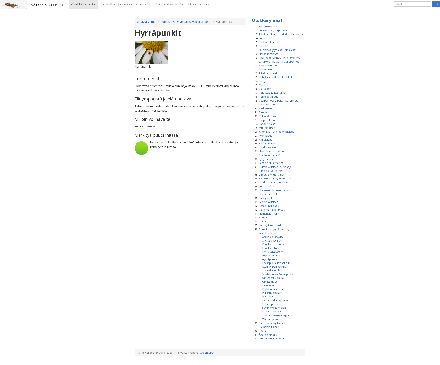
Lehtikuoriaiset (268, 202)
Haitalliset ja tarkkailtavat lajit (125, 4)
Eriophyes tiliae (270, 248)
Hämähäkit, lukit (269, 213)
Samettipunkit (270, 304)
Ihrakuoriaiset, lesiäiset (273, 182)
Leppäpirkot (266, 186)
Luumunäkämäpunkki (274, 266)
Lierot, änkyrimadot (271, 225)
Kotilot (263, 217)
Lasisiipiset (266, 69)
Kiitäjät (263, 81)
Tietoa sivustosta (169, 4)
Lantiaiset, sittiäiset (271, 163)
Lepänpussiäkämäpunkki (276, 263)
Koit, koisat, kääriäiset (272, 92)
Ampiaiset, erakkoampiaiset (276, 131)
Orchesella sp (270, 281)
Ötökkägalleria (83, 4)
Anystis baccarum (272, 240)
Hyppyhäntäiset (271, 255)
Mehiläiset (265, 135)
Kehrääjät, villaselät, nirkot (275, 77)
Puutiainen (268, 296)
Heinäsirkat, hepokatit (273, 30)
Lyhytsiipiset (267, 159)
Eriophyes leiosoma (273, 244)
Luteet (263, 38)
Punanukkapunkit (272, 292)
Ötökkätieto (47, 4)
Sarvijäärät (265, 198)
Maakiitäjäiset (267, 147)
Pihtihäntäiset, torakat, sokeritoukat (281, 34)
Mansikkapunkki (271, 270)
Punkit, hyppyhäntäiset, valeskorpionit (186, 22)
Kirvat (262, 46)
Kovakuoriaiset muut (272, 209)
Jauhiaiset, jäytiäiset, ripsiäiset (277, 50)
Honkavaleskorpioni (273, 251)
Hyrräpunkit (269, 259)
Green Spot (207, 352)
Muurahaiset (267, 128)
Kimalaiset (265, 139)
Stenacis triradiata (272, 311)
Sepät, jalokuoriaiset (271, 174)
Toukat (263, 330)
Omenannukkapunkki (274, 277)
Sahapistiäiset (267, 124)
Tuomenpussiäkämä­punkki (277, 315)
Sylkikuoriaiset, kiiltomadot (276, 178)
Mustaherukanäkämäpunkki (277, 274)
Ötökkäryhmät (146, 22)
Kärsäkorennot (268, 65)
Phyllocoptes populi (273, 289)
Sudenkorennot (269, 26)
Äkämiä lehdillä (268, 334)
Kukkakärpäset (268, 116)
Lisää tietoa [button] (197, 4)
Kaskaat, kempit (269, 42)
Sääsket (264, 112)
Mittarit (263, 85)
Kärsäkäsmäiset (269, 205)
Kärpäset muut (268, 120)
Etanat (263, 221)
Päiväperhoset (268, 73)
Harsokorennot (268, 53)
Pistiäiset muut (268, 143)
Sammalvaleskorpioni (274, 307)
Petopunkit (268, 285)
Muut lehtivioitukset (271, 338)
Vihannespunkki (271, 319)
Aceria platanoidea (273, 236)
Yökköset (265, 89)
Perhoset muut (268, 96)
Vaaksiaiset (266, 108)
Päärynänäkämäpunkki (275, 300)
